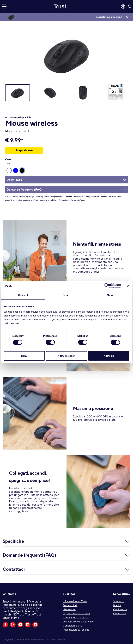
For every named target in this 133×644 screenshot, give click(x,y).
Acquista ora (24, 150)
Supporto (118, 601)
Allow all (109, 355)
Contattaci (119, 613)
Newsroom (69, 609)
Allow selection (66, 355)
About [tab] (110, 295)
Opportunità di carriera (76, 613)
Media (117, 605)
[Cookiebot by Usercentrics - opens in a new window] (107, 285)
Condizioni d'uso (72, 625)
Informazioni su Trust (75, 601)
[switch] (50, 342)
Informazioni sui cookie (76, 630)
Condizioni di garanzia (75, 617)
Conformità (120, 609)
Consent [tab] (23, 295)
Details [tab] (67, 295)
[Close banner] (128, 286)
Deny (24, 355)
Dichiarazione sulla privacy (78, 621)
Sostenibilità (70, 605)
